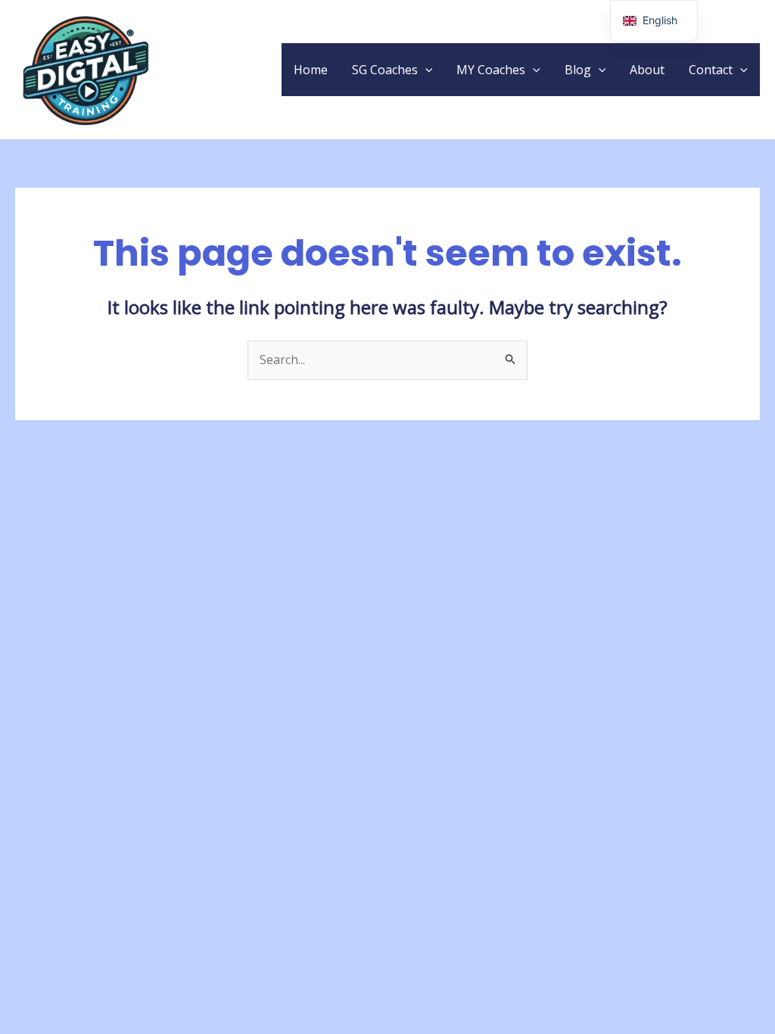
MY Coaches (490, 69)
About (647, 69)
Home (311, 69)
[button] (425, 69)
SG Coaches (385, 69)
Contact (711, 69)
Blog (578, 69)
